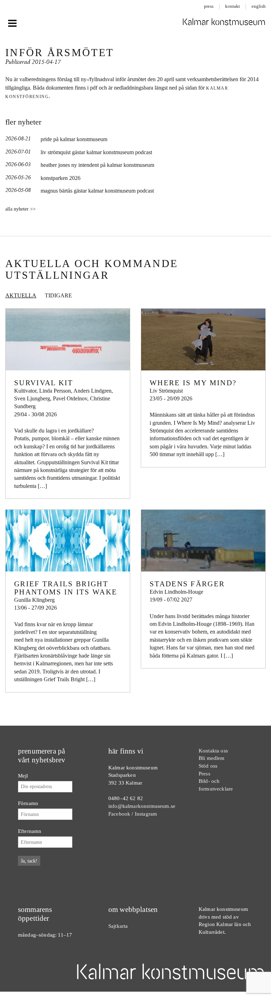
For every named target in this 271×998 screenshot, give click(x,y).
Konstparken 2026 (60, 178)
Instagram (146, 814)
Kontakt (232, 6)
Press (208, 6)
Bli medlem (212, 758)
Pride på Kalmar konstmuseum (74, 139)
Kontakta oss (213, 751)
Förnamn (28, 803)
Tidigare (58, 295)
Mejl (23, 776)
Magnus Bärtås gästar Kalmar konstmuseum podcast (97, 191)
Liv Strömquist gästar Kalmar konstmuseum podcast (96, 152)
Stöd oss (208, 766)
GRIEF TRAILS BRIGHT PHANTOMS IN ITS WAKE (65, 588)
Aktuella (20, 295)
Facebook (119, 814)
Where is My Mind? (193, 383)
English (259, 6)
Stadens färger (187, 584)
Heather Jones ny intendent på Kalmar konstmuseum (97, 165)
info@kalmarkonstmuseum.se (141, 806)
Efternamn (29, 831)
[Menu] (12, 23)
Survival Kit (43, 383)
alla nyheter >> (20, 209)
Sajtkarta (118, 926)
